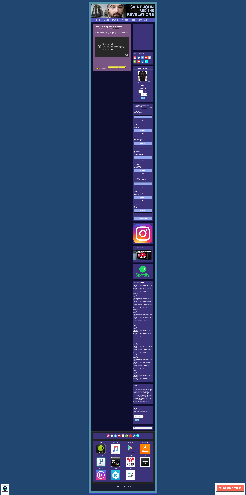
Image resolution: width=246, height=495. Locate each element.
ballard (134, 388)
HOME (97, 20)
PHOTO (125, 20)
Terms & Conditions (129, 486)
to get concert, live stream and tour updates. (141, 106)
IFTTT (136, 391)
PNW (146, 397)
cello (144, 389)
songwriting (135, 401)
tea (141, 401)
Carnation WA (140, 389)
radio (147, 398)
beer (137, 388)
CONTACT (144, 20)
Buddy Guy (118, 67)
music (142, 394)
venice (149, 401)
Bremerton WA (147, 388)
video (134, 402)
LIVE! (106, 20)
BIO (133, 20)
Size (139, 94)
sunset (139, 401)
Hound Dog (124, 67)
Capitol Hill (135, 389)
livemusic (135, 392)
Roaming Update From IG (138, 285)
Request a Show (143, 218)
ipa (143, 391)
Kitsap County (146, 391)
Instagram (140, 391)
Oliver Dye (135, 395)
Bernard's (141, 388)
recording (149, 398)
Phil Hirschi (142, 397)
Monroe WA (139, 394)
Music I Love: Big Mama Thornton (108, 27)
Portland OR (135, 398)
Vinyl (137, 402)
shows (144, 400)
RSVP (143, 120)
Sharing (102, 67)
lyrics (139, 392)
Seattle (140, 400)
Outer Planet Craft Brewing (146, 395)
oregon (139, 395)
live (151, 391)
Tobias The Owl (145, 401)
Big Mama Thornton (112, 67)
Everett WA (147, 389)
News (100, 67)
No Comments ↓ (116, 28)
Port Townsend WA (141, 398)
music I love (97, 68)
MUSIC (115, 20)
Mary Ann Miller (143, 392)
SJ (111, 28)
